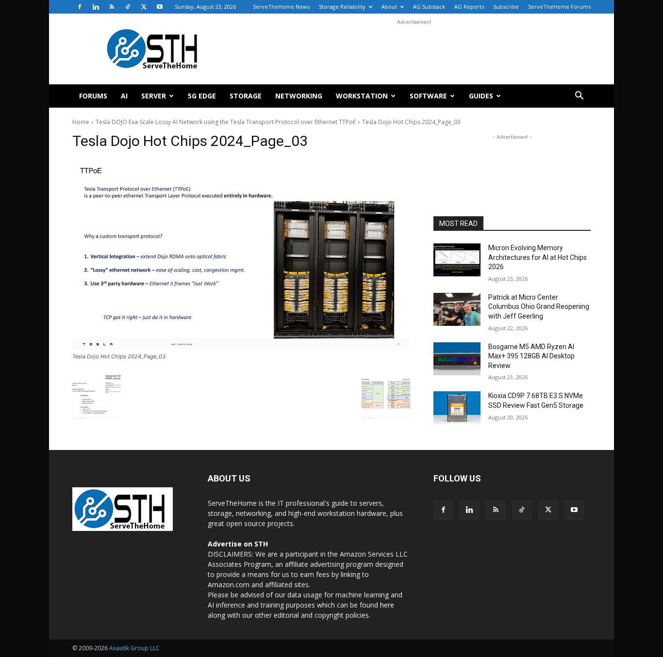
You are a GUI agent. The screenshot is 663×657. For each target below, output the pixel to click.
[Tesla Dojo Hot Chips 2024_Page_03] (241, 255)
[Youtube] (159, 7)
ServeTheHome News (281, 6)
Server (153, 95)
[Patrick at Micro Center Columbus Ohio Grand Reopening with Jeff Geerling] (457, 309)
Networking (298, 95)
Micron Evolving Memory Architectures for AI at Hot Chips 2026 (537, 257)
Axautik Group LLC (134, 648)
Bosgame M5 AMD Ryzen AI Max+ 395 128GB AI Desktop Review (531, 356)
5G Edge (202, 95)
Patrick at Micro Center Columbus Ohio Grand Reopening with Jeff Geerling (538, 306)
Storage (246, 95)
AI (124, 95)
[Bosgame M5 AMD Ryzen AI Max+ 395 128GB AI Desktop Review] (457, 358)
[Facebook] (79, 7)
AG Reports (469, 6)
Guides (481, 95)
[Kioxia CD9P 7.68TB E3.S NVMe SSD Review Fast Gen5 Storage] (457, 407)
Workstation (362, 95)
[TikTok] (127, 7)
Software (428, 95)
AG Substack (429, 6)
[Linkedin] (95, 7)
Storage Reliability (342, 6)
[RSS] (111, 7)
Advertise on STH (238, 543)
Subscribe (506, 6)
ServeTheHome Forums (559, 6)
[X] (143, 7)
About (389, 6)
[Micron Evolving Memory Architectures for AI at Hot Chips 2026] (457, 259)
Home (80, 122)
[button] (579, 96)
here (387, 604)
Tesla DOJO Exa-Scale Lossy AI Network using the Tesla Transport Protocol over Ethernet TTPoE (226, 122)
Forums (93, 95)
